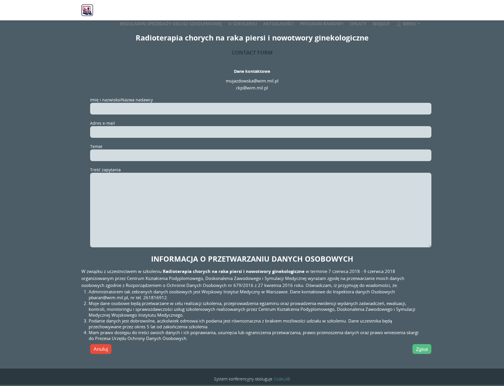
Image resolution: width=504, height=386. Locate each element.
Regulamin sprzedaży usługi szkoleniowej (171, 24)
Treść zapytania (105, 169)
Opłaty (358, 24)
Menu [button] (409, 24)
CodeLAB (282, 379)
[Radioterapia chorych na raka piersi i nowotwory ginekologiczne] (113, 11)
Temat (96, 146)
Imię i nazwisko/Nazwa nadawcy (121, 100)
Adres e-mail (102, 123)
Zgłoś (422, 349)
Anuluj (101, 349)
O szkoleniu (242, 24)
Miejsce (380, 24)
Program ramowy (322, 24)
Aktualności (278, 24)
